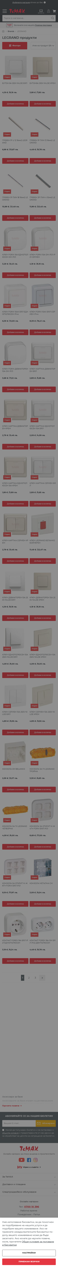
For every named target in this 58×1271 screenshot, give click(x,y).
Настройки (29, 1253)
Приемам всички (29, 1262)
